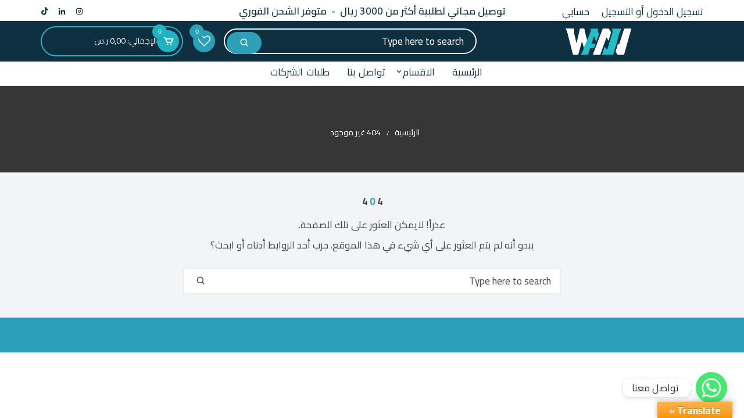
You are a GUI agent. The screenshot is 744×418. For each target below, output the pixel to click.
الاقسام (419, 72)
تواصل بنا (366, 72)
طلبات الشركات (300, 72)
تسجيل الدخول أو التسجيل (652, 11)
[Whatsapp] (711, 387)
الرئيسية (467, 72)
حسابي (575, 11)
